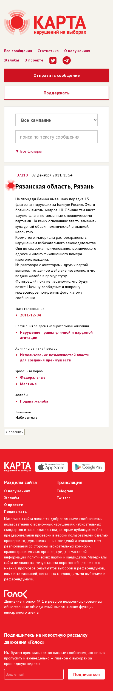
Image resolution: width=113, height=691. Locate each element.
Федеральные (33, 377)
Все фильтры (31, 151)
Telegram (64, 490)
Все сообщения (18, 50)
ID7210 (21, 175)
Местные (28, 383)
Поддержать (57, 92)
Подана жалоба (34, 401)
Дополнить (14, 432)
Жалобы (11, 60)
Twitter (63, 497)
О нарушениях (77, 50)
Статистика (48, 50)
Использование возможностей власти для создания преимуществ (54, 357)
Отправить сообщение (56, 75)
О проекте (33, 60)
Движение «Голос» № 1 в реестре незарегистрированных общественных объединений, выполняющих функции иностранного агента (53, 607)
